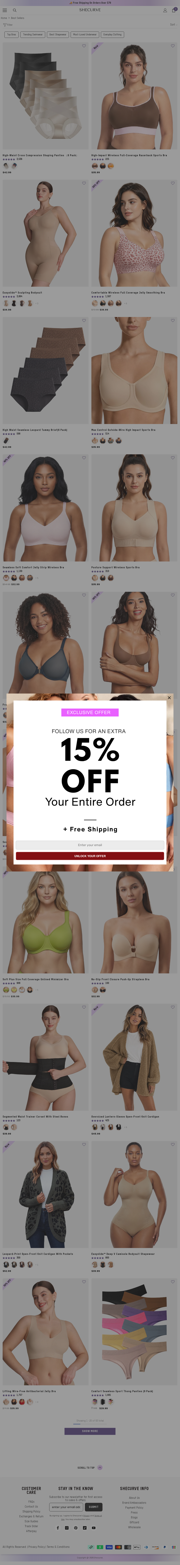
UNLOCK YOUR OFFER (90, 856)
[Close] (169, 698)
